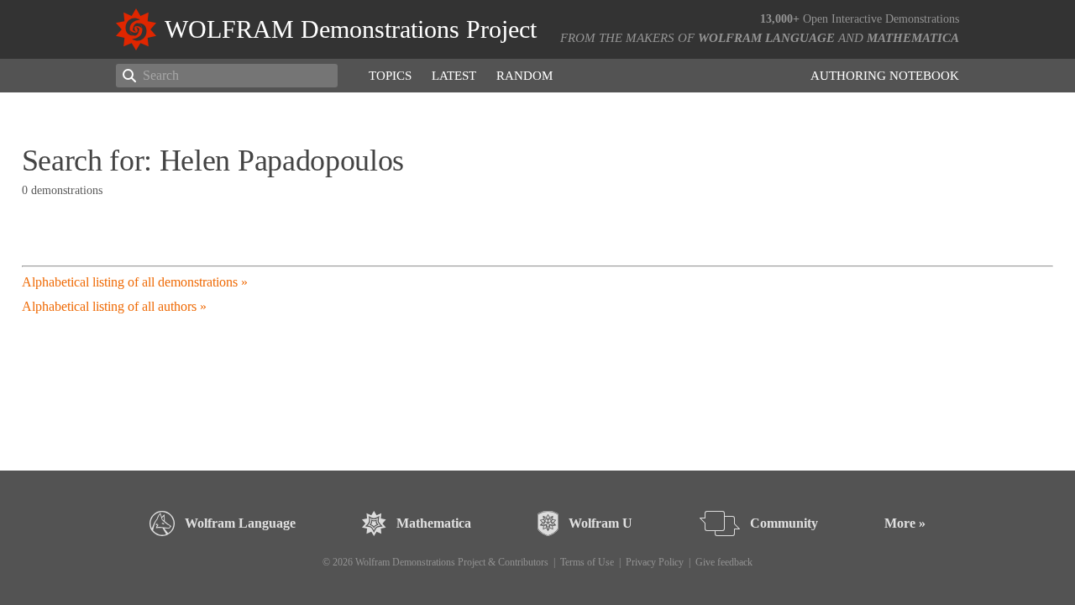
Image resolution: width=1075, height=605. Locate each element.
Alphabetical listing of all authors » (114, 306)
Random (524, 75)
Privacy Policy (655, 562)
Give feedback (723, 562)
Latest (454, 75)
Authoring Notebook (884, 75)
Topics (390, 75)
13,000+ (780, 19)
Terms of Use (587, 562)
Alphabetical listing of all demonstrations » (135, 282)
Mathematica (913, 38)
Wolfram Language (766, 38)
